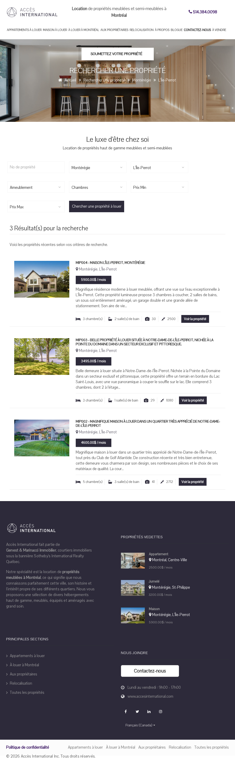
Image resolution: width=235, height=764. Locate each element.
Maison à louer (55, 30)
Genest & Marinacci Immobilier (31, 550)
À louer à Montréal (83, 30)
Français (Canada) (139, 725)
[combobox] (97, 167)
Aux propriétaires (114, 30)
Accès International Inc (40, 756)
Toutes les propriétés (26, 692)
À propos (162, 30)
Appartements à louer (24, 30)
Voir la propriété (195, 319)
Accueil (70, 80)
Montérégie (141, 80)
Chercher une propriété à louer (96, 206)
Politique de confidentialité (27, 747)
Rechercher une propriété (104, 80)
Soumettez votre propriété (116, 53)
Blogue (176, 30)
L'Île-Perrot (167, 80)
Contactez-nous (197, 30)
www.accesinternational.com (150, 696)
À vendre (219, 30)
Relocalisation (142, 30)
